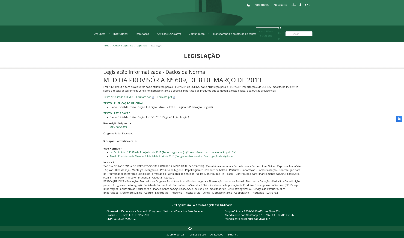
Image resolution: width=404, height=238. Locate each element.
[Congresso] (293, 5)
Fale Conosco (280, 5)
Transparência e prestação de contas (234, 34)
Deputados (142, 34)
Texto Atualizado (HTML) (118, 97)
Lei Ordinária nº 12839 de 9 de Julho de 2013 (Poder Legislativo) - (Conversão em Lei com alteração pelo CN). (173, 152)
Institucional (120, 34)
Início (106, 45)
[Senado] (299, 5)
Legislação (142, 45)
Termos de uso (197, 234)
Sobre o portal (175, 234)
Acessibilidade (262, 5)
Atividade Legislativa (169, 34)
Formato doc (144, 97)
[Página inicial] (114, 12)
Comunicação (197, 34)
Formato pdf (165, 97)
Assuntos (99, 34)
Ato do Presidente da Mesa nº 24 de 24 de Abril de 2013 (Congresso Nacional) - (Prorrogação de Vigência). (172, 156)
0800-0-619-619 (253, 211)
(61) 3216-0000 (267, 215)
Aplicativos (216, 234)
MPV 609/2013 (118, 127)
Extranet (232, 234)
